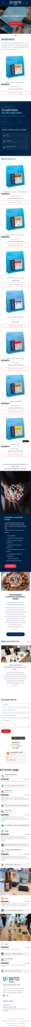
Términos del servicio (12, 1023)
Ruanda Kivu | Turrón (15, 444)
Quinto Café (14, 1018)
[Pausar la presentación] (29, 35)
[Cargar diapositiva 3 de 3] (17, 35)
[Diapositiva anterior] (11, 35)
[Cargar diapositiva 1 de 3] (14, 35)
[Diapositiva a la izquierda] (12, 99)
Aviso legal (22, 1025)
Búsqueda (6, 1010)
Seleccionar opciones (15, 92)
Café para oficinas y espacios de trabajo (14, 1009)
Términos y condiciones (10, 1007)
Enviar (6, 731)
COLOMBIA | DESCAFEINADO (15, 401)
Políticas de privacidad (9, 1006)
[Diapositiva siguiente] (20, 35)
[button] (3, 3)
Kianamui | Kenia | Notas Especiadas (15, 358)
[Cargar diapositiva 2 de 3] (15, 35)
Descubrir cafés (15, 23)
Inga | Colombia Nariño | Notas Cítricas (15, 82)
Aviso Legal (6, 1004)
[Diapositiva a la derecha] (19, 99)
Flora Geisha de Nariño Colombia (16, 317)
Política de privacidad (24, 1020)
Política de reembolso (12, 1020)
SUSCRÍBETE (10, 566)
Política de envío (22, 1023)
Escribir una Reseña (18, 738)
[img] (5, 84)
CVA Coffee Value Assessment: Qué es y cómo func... (15, 667)
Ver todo (27, 641)
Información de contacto (13, 1025)
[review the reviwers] (5, 757)
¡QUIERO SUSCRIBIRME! (15, 634)
